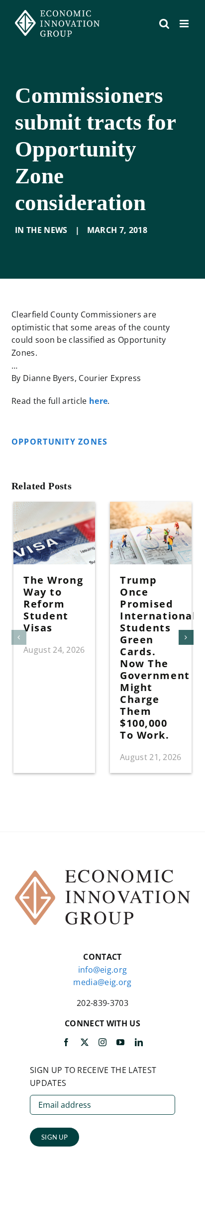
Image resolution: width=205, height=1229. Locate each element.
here (98, 400)
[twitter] (85, 1042)
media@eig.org (102, 982)
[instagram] (102, 1042)
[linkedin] (139, 1042)
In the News (41, 230)
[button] (18, 637)
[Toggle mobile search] (164, 23)
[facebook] (66, 1042)
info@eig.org (102, 969)
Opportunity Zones (60, 441)
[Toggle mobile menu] (185, 23)
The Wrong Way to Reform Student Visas (53, 603)
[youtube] (120, 1042)
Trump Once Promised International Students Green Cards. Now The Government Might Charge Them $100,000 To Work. (158, 657)
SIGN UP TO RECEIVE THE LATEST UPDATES (93, 1076)
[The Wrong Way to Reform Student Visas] (54, 507)
